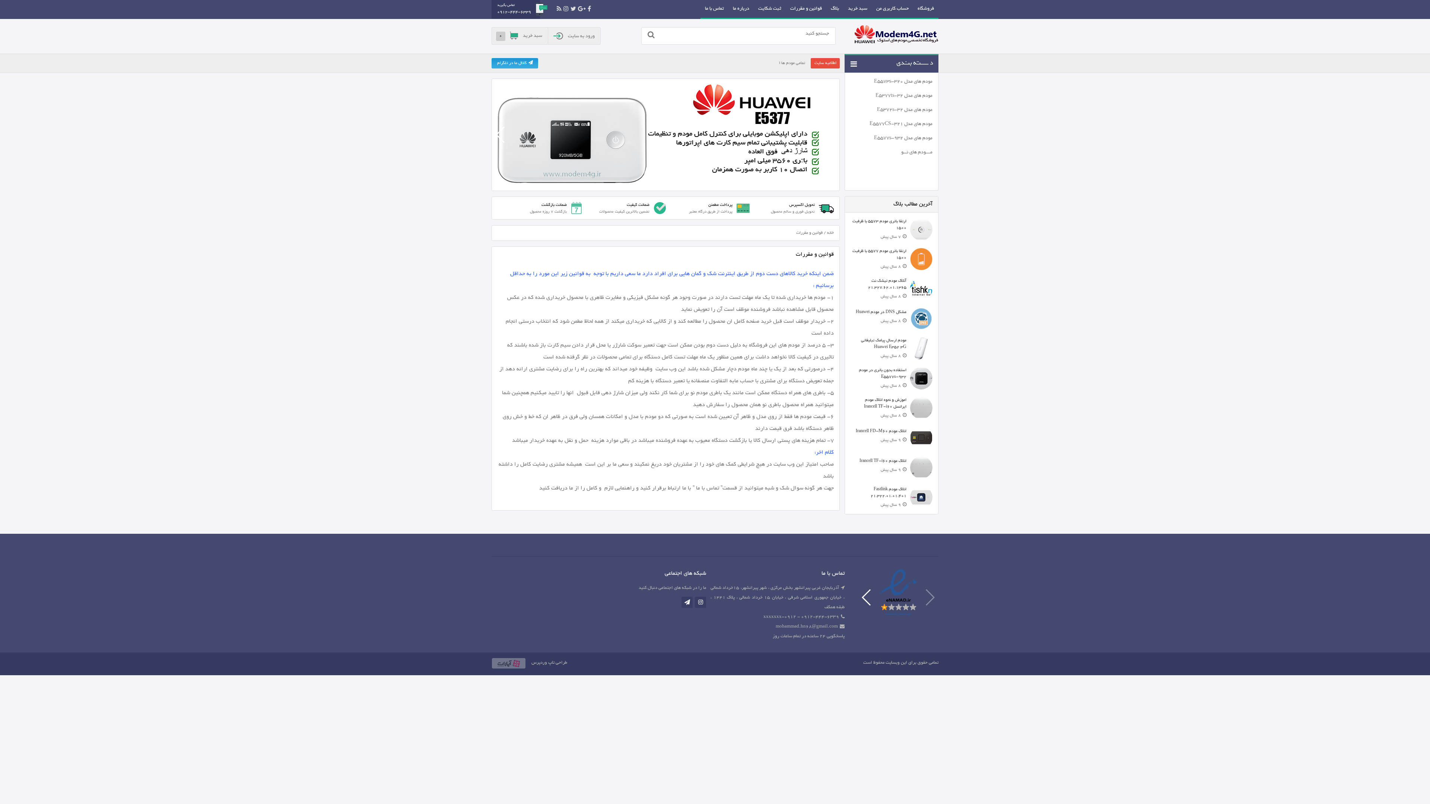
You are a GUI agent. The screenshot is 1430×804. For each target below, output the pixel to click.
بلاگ (835, 9)
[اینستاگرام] (566, 9)
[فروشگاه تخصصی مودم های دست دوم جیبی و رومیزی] (896, 35)
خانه (830, 233)
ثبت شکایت (769, 9)
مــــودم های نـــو (916, 152)
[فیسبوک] (589, 9)
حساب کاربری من (892, 9)
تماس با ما (714, 9)
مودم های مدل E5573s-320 (903, 81)
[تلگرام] (687, 602)
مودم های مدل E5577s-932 (903, 138)
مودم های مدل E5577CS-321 (901, 124)
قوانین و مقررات (806, 9)
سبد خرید (857, 9)
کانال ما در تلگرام (512, 63)
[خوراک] (559, 9)
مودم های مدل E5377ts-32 (904, 96)
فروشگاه (926, 9)
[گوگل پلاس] (582, 9)
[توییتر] (573, 9)
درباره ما (741, 9)
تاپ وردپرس (542, 662)
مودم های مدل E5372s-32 (904, 110)
